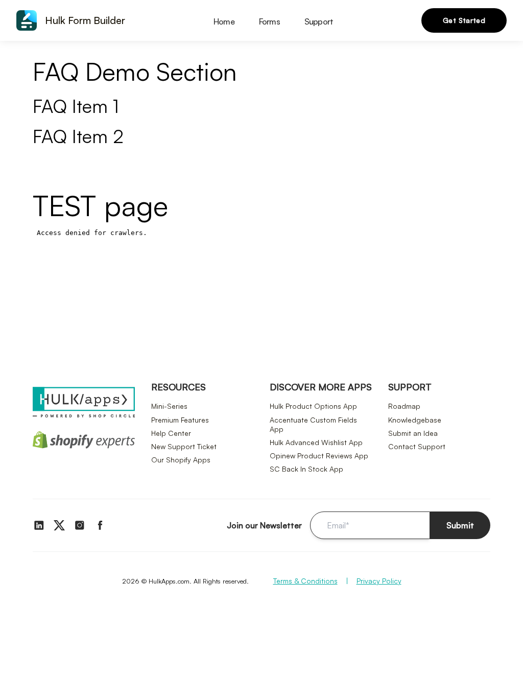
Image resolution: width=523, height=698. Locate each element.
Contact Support (416, 446)
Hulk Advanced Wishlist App (316, 442)
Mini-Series (169, 406)
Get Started (464, 20)
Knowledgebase (414, 419)
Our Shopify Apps (180, 459)
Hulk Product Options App (313, 406)
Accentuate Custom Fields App (313, 424)
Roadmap (404, 406)
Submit (460, 525)
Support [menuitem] (318, 21)
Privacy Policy (378, 580)
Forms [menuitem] (269, 21)
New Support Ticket (184, 446)
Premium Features (180, 419)
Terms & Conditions (305, 580)
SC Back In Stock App (306, 468)
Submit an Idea (413, 433)
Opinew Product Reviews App (319, 455)
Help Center (171, 433)
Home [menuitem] (223, 21)
